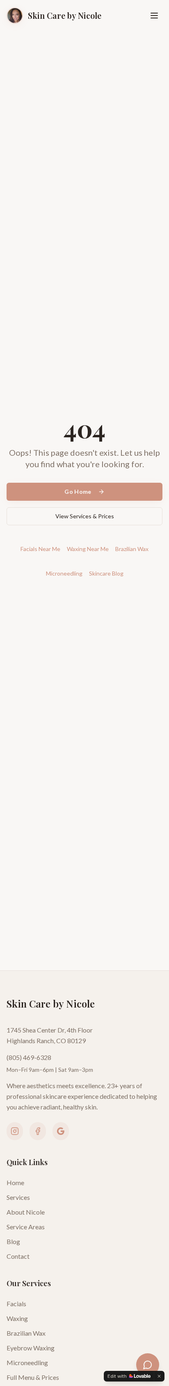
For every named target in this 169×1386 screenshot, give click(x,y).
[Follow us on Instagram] (15, 1131)
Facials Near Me (40, 548)
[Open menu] (154, 16)
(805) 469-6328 (29, 1057)
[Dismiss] (159, 1376)
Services (18, 1197)
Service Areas (26, 1227)
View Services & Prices (84, 516)
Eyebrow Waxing (31, 1348)
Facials (16, 1303)
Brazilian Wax (131, 548)
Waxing (17, 1318)
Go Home (77, 491)
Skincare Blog (106, 573)
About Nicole (26, 1212)
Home (15, 1182)
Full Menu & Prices (33, 1377)
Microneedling (64, 573)
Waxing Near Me (88, 548)
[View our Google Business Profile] (61, 1131)
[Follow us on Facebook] (38, 1131)
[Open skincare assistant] (147, 1364)
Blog (13, 1241)
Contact (18, 1256)
